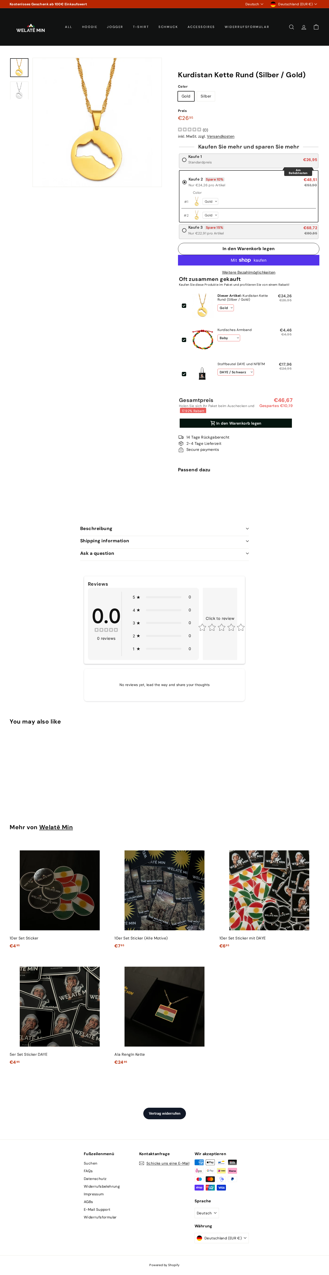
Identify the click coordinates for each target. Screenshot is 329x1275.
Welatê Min (56, 827)
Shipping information (104, 541)
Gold (186, 96)
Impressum (94, 1194)
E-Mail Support (97, 1209)
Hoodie (90, 27)
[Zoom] (97, 122)
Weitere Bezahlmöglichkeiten (249, 272)
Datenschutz (95, 1178)
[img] (189, 130)
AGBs (88, 1201)
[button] (162, 597)
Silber (206, 96)
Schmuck (168, 27)
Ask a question (97, 553)
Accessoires (201, 27)
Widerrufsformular (247, 27)
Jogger (115, 27)
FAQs (88, 1171)
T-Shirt (141, 27)
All (68, 27)
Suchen (90, 1163)
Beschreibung (96, 528)
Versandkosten (220, 136)
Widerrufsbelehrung (102, 1186)
